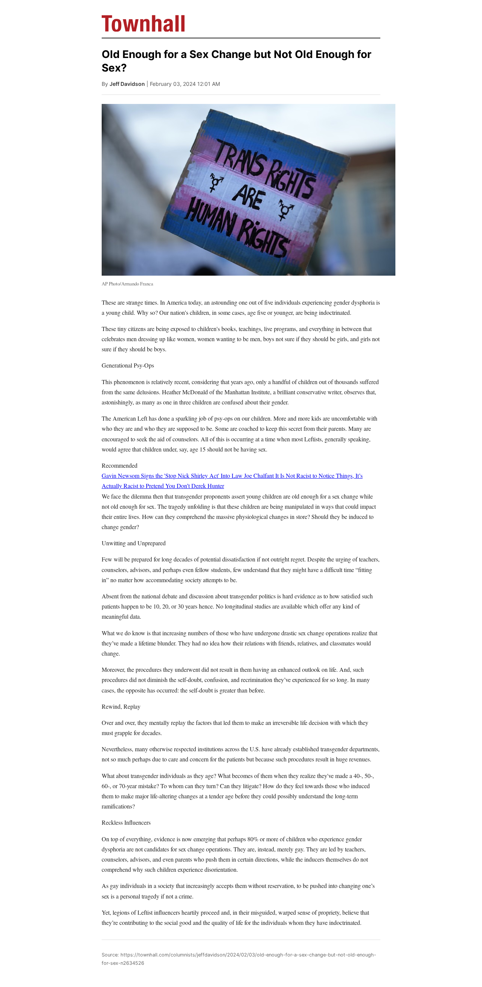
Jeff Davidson (127, 84)
